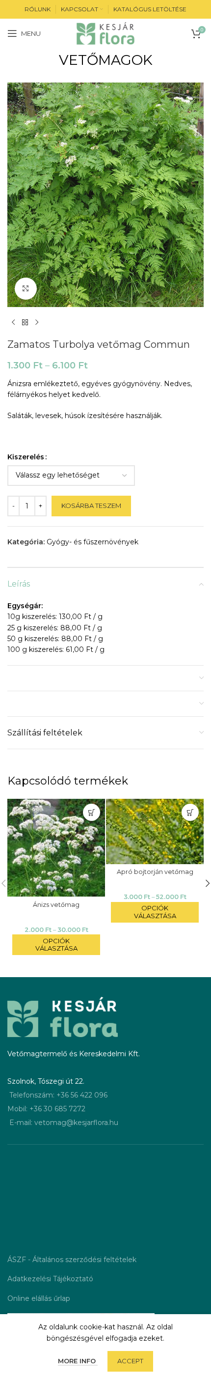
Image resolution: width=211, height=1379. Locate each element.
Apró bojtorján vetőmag (155, 871)
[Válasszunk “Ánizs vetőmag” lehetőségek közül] (91, 812)
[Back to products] (25, 323)
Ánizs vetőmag (56, 904)
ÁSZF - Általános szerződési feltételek (71, 1259)
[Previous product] (13, 323)
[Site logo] (106, 32)
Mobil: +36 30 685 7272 (46, 1108)
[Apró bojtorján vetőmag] (155, 831)
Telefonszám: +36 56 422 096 (58, 1095)
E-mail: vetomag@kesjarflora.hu (63, 1122)
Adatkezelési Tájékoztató (50, 1278)
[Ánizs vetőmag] (56, 848)
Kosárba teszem (91, 505)
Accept (130, 1361)
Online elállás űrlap (38, 1298)
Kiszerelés (25, 456)
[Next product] (37, 323)
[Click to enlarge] (26, 289)
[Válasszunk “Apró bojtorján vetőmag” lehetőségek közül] (190, 812)
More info (78, 1361)
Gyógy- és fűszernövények (92, 541)
